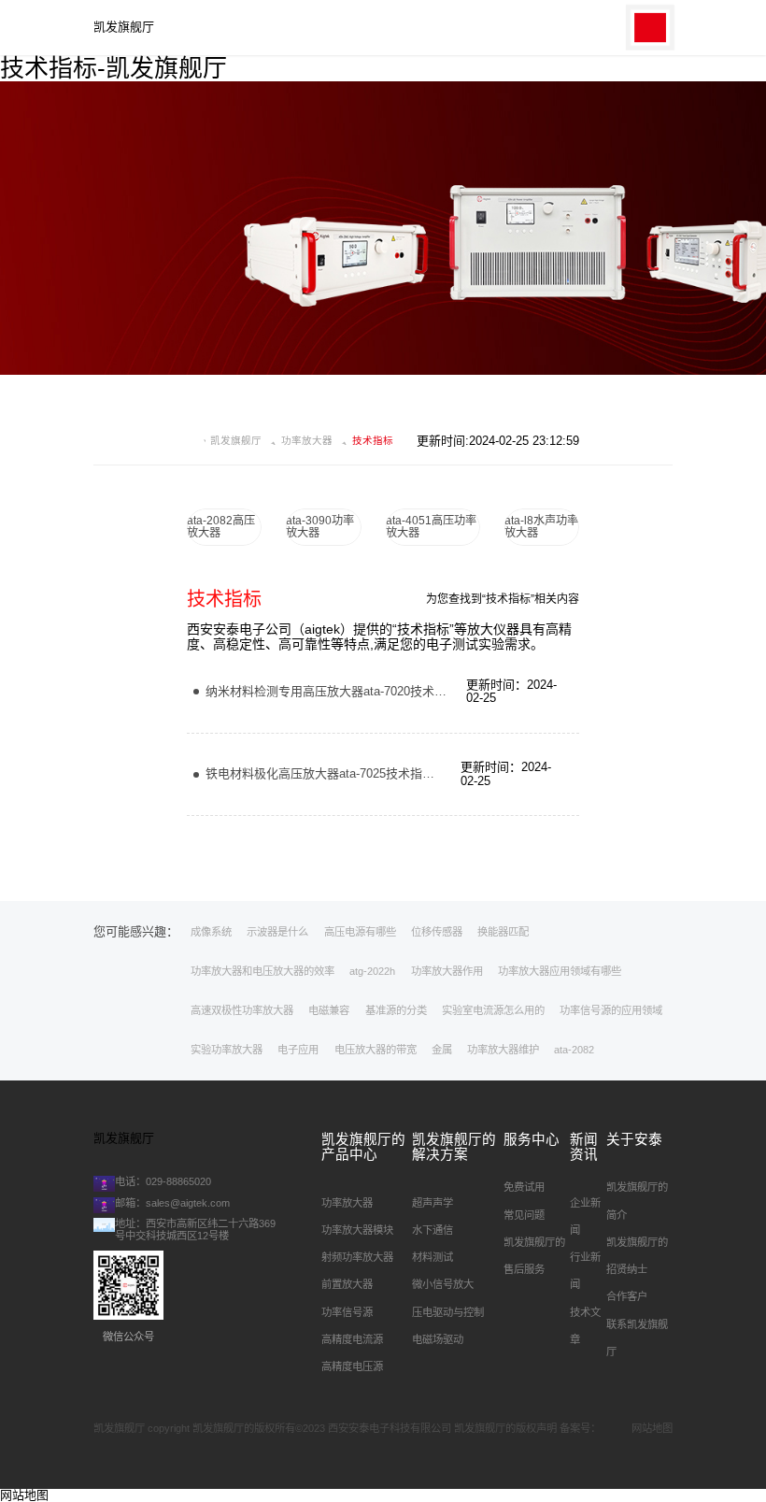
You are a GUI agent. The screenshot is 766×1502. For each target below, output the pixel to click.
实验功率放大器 (226, 1049)
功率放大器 (307, 441)
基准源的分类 (396, 1010)
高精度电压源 (352, 1366)
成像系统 (211, 931)
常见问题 (524, 1215)
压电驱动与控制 (448, 1312)
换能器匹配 (503, 931)
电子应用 (298, 1049)
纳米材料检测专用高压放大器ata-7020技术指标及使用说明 (362, 691)
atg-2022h (372, 971)
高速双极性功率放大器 (242, 1010)
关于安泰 (634, 1139)
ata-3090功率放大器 (320, 526)
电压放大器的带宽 (375, 1049)
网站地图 (652, 1428)
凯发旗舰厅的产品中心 (363, 1147)
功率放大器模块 (357, 1230)
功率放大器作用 (447, 971)
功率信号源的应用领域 (611, 1010)
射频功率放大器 (357, 1257)
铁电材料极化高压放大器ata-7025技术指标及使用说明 (350, 773)
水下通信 (432, 1230)
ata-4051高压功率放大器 (431, 526)
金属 (442, 1049)
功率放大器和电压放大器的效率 (262, 971)
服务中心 (532, 1139)
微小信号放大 (443, 1284)
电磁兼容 (328, 1010)
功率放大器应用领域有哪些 (559, 971)
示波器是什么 (277, 931)
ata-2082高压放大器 (221, 526)
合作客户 (626, 1296)
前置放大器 (347, 1284)
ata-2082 (574, 1049)
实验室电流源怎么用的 (493, 1010)
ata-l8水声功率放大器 (541, 526)
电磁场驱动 (437, 1339)
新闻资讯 (584, 1147)
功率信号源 (347, 1312)
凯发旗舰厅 (123, 27)
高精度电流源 (352, 1339)
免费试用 (524, 1187)
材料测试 (432, 1257)
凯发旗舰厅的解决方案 (454, 1147)
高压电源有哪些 (360, 931)
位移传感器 (436, 931)
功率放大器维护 (503, 1049)
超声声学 (432, 1203)
